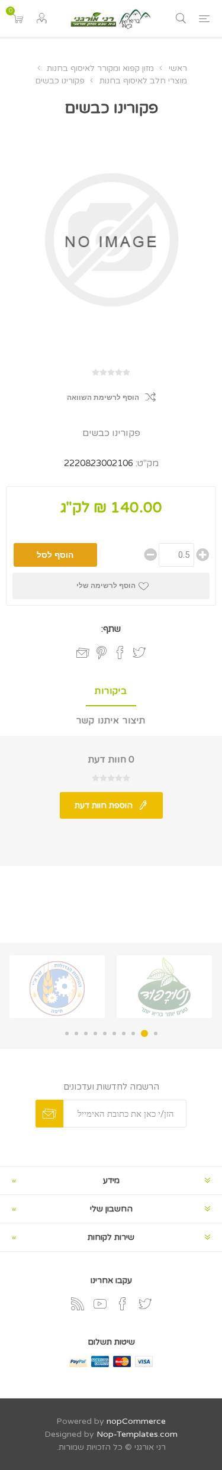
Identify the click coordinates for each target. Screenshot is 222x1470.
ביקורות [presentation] (111, 691)
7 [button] (95, 1033)
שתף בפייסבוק (120, 652)
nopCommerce (136, 1421)
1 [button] (155, 1033)
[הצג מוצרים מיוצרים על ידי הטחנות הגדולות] (57, 986)
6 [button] (105, 1033)
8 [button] (86, 1033)
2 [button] (144, 1033)
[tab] (111, 691)
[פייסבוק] (122, 1303)
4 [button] (124, 1033)
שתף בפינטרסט (101, 652)
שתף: (111, 628)
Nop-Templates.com (137, 1434)
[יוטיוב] (100, 1303)
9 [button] (76, 1033)
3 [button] (133, 1033)
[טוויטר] (145, 1303)
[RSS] (77, 1303)
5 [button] (114, 1033)
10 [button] (67, 1033)
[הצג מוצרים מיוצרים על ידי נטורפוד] (164, 986)
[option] (164, 986)
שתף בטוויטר (139, 652)
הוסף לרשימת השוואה (103, 397)
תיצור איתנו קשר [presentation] (111, 720)
